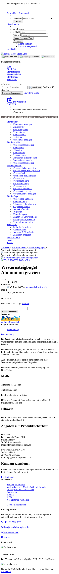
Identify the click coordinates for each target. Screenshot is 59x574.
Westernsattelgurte (21, 181)
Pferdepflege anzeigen (23, 199)
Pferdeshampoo (20, 214)
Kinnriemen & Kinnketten (24, 175)
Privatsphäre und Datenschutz (20, 489)
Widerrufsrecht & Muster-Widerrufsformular (27, 487)
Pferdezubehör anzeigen (23, 145)
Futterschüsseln (19, 229)
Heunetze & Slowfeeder (23, 232)
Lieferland (17, 18)
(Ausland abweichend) (36, 287)
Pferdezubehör (13, 72)
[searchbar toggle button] (48, 56)
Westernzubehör (14, 74)
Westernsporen (19, 186)
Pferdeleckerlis (19, 134)
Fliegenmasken (19, 155)
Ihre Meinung (7, 477)
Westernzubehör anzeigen (24, 168)
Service (10, 237)
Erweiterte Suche (31, 93)
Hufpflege (17, 211)
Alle (9, 66)
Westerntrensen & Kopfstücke (26, 170)
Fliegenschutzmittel (21, 206)
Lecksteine (17, 137)
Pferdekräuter (19, 132)
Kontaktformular (10, 532)
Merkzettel (12, 49)
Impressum (12, 492)
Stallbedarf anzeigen (22, 227)
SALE (17, 237)
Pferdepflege (12, 77)
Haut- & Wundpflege (22, 209)
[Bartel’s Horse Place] (14, 54)
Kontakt (10, 494)
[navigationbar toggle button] (9, 56)
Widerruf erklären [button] (9, 552)
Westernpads (18, 178)
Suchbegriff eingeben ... (12, 93)
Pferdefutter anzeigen (22, 124)
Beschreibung (13, 329)
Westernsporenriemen (22, 188)
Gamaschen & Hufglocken (25, 157)
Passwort (17, 35)
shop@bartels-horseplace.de (16, 527)
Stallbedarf (12, 79)
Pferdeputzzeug (20, 201)
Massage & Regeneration (24, 219)
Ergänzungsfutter (20, 129)
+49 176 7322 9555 (12, 522)
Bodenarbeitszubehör (22, 160)
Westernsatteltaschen (22, 191)
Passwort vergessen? (27, 46)
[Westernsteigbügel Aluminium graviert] (19, 257)
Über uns (5, 537)
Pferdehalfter (18, 147)
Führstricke (18, 150)
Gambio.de (6, 571)
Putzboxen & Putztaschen (24, 204)
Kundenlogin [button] (13, 24)
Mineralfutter (18, 127)
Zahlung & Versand (16, 484)
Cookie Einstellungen (16, 504)
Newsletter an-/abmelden (18, 500)
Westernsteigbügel (21, 183)
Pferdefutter (12, 69)
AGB (9, 497)
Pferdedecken (19, 152)
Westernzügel (19, 173)
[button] (18, 13)
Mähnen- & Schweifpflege (25, 217)
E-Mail (16, 32)
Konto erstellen (25, 44)
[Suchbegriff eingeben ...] (35, 87)
